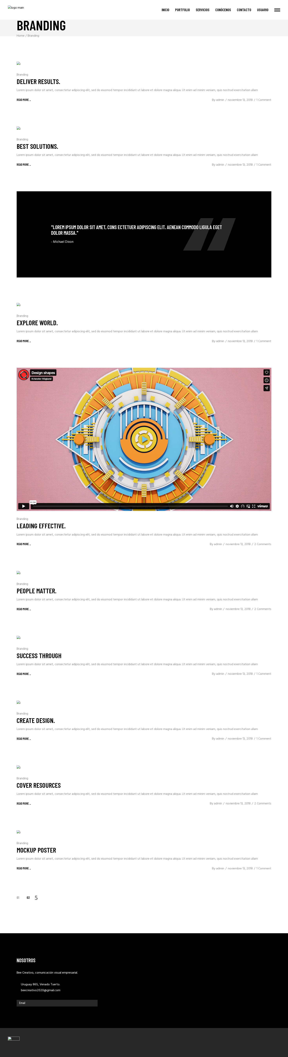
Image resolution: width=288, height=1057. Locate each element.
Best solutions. (37, 146)
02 (28, 897)
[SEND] (94, 1003)
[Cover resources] (18, 767)
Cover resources (39, 785)
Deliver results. (38, 81)
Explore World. (37, 322)
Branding (22, 74)
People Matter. (36, 590)
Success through (39, 655)
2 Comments (262, 544)
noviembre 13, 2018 (240, 100)
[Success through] (18, 638)
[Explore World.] (18, 305)
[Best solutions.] (18, 128)
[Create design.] (18, 703)
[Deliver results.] (18, 64)
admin (220, 100)
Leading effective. (41, 525)
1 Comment (263, 100)
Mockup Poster (36, 850)
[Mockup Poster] (18, 832)
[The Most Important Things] (144, 234)
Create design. (36, 720)
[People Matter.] (18, 573)
